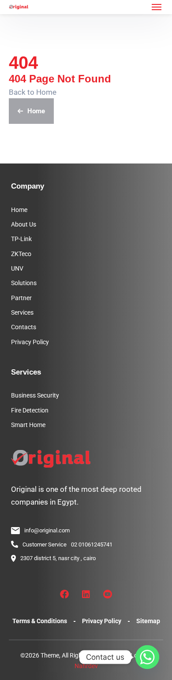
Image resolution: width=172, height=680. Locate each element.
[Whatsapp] (147, 657)
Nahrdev (86, 665)
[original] (18, 7)
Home (36, 111)
